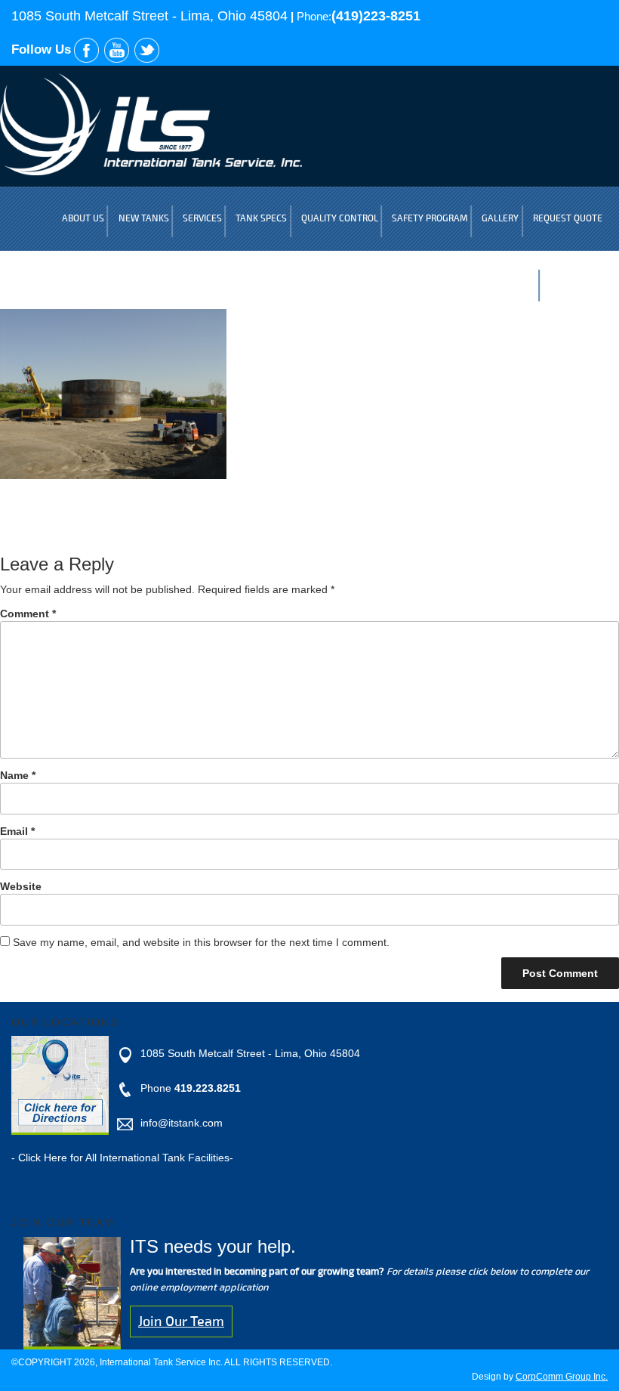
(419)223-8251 (375, 15)
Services (202, 218)
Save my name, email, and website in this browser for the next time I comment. (201, 942)
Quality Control (339, 218)
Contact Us (576, 283)
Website (21, 886)
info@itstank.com (181, 1123)
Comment (28, 613)
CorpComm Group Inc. (562, 1376)
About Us (83, 218)
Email (17, 831)
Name (17, 775)
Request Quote (567, 218)
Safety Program (430, 218)
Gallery (500, 218)
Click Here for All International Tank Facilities (123, 1157)
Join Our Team (181, 1321)
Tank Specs (261, 218)
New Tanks (144, 218)
